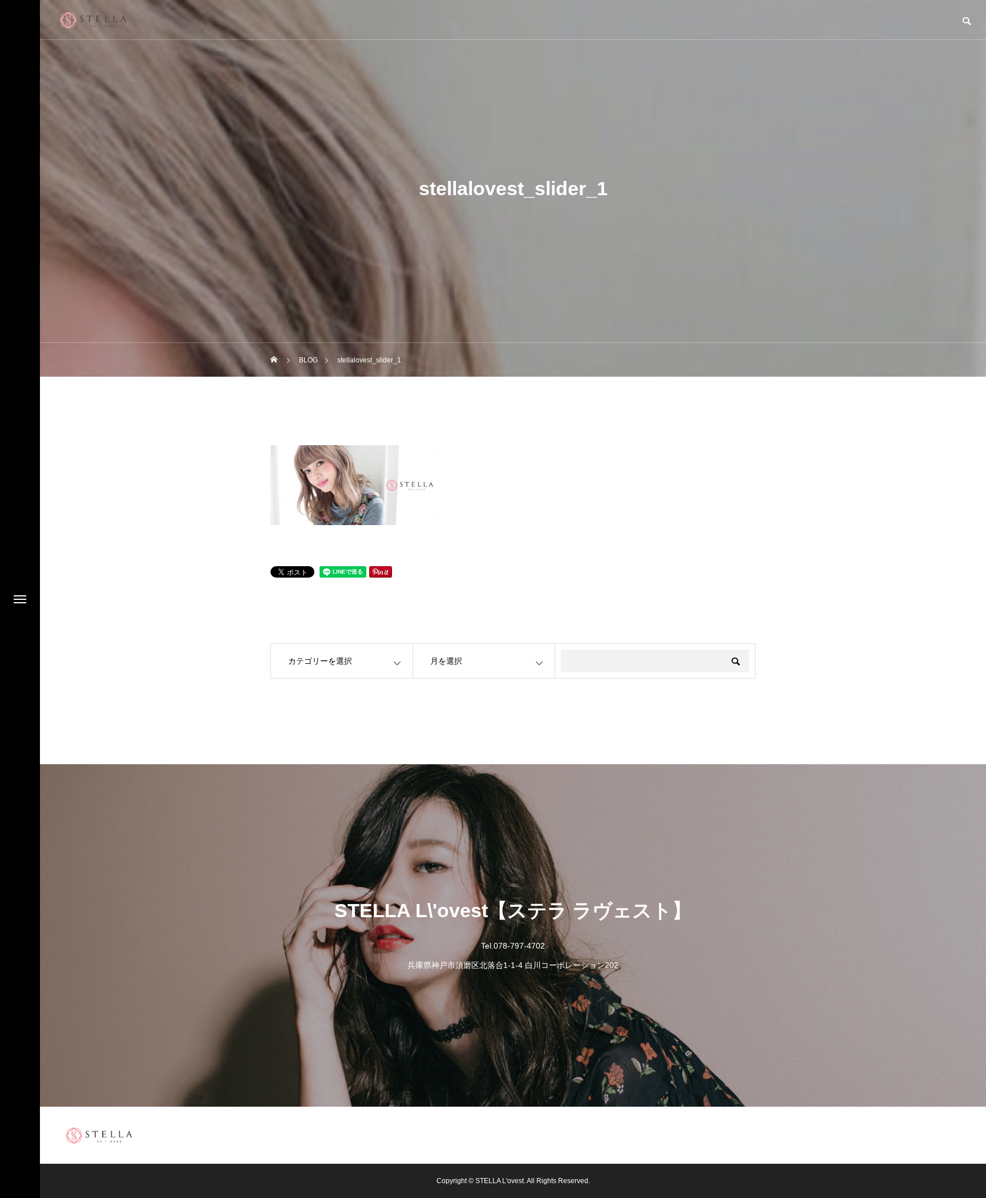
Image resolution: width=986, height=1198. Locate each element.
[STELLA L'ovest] (93, 20)
